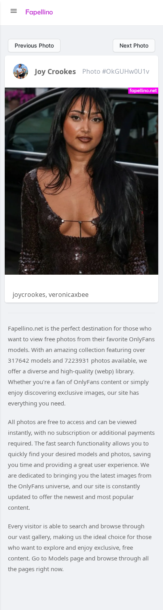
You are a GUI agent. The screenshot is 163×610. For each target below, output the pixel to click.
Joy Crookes (55, 71)
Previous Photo (34, 45)
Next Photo (133, 45)
